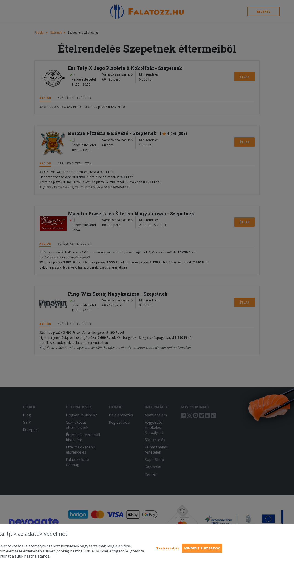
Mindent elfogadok (202, 548)
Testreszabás (167, 548)
